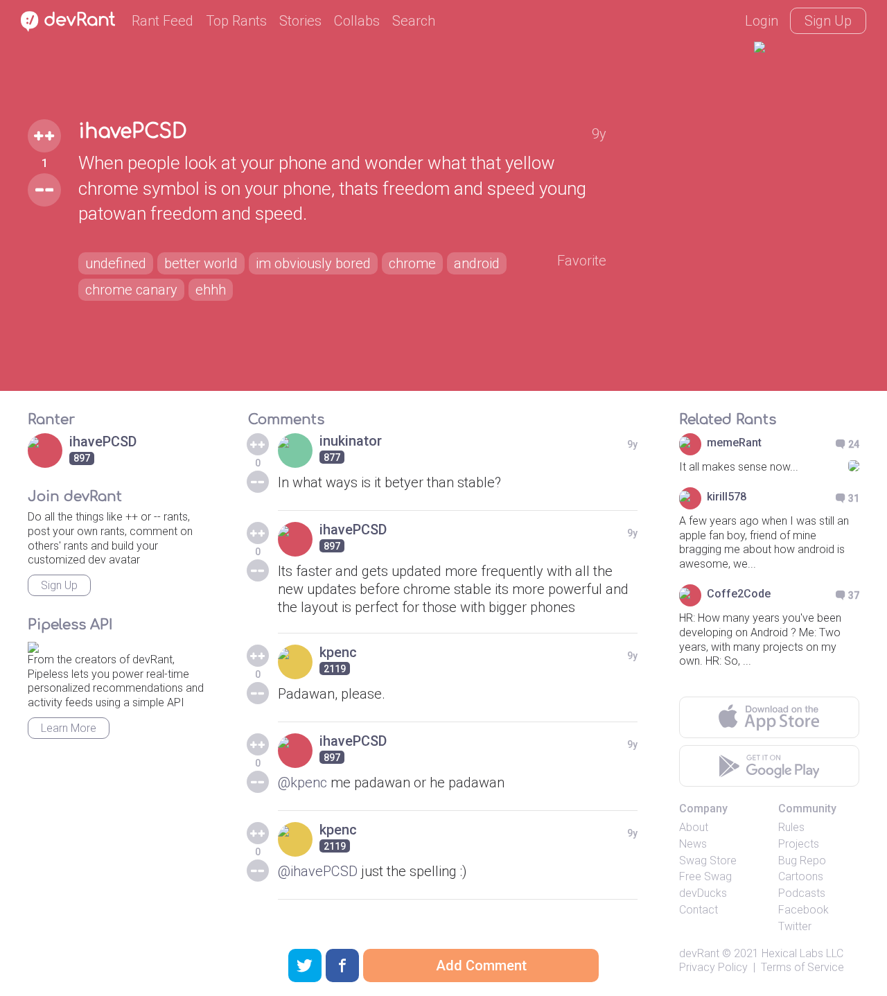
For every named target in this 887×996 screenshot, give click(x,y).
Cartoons (800, 876)
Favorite (581, 260)
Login (761, 20)
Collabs (357, 20)
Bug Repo (802, 860)
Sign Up (828, 20)
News (693, 843)
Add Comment (481, 965)
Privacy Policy (713, 967)
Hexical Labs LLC (802, 953)
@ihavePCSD (318, 871)
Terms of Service (802, 967)
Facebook (803, 909)
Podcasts (801, 893)
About (693, 827)
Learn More (68, 728)
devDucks (703, 893)
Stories (300, 20)
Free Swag (705, 876)
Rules (791, 827)
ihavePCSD (132, 132)
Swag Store (708, 860)
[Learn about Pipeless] (33, 645)
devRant (699, 953)
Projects (798, 843)
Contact (698, 909)
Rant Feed (162, 20)
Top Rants (236, 20)
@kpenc (302, 782)
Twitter (794, 926)
